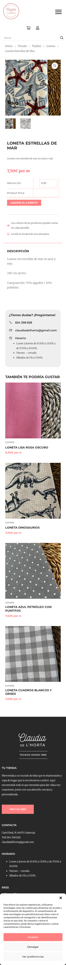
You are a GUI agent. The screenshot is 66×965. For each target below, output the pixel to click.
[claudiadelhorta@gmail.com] (10, 330)
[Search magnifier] (61, 37)
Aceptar (33, 937)
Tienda (22, 46)
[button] (60, 898)
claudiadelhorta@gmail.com (36, 330)
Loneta (50, 46)
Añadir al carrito (24, 202)
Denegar (33, 947)
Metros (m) (14, 183)
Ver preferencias (33, 956)
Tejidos (36, 46)
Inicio (8, 46)
